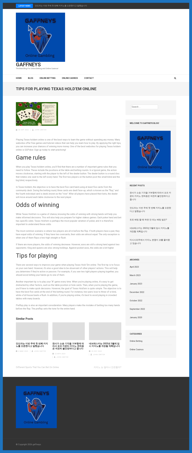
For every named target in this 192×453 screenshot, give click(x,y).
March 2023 (135, 275)
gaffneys (28, 65)
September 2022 (137, 309)
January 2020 (136, 317)
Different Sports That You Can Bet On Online (37, 367)
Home (19, 78)
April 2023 (134, 267)
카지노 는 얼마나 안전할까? (107, 367)
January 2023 (136, 283)
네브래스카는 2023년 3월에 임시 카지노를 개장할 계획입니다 (104, 344)
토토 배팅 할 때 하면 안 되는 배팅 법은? (148, 219)
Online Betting (47, 78)
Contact (89, 78)
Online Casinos (70, 78)
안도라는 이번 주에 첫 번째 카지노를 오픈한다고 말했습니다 (61, 5)
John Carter (40, 130)
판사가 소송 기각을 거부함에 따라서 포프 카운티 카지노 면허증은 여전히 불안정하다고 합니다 (68, 346)
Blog (30, 78)
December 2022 (137, 292)
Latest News (24, 6)
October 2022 (136, 300)
